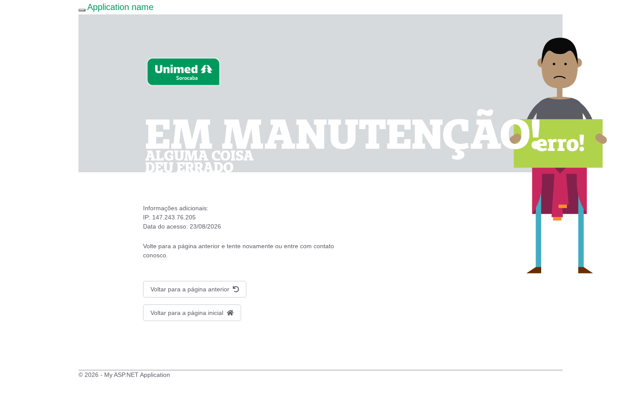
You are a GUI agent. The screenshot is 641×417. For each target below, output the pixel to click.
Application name (120, 7)
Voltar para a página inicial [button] (187, 312)
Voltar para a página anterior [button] (190, 289)
